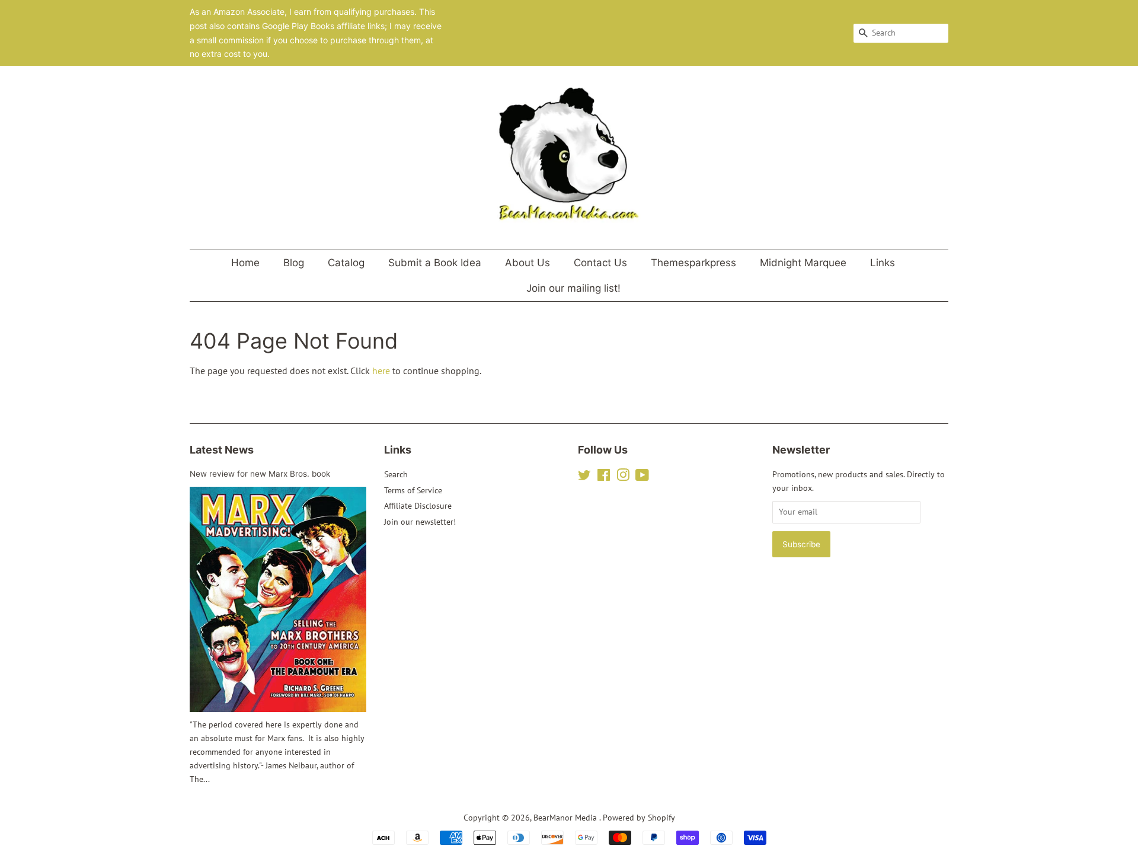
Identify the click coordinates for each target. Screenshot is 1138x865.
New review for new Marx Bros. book (260, 473)
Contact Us (600, 263)
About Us (527, 263)
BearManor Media (566, 817)
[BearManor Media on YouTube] (642, 477)
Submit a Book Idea (434, 263)
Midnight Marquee (803, 263)
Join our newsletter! (420, 521)
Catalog (346, 263)
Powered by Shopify (639, 817)
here (381, 370)
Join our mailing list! (573, 288)
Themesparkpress (693, 263)
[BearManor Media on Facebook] (603, 477)
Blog (293, 263)
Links (882, 263)
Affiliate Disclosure (418, 505)
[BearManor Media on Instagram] (622, 477)
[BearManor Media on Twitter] (584, 477)
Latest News (222, 449)
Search (396, 474)
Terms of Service (413, 490)
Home (245, 263)
